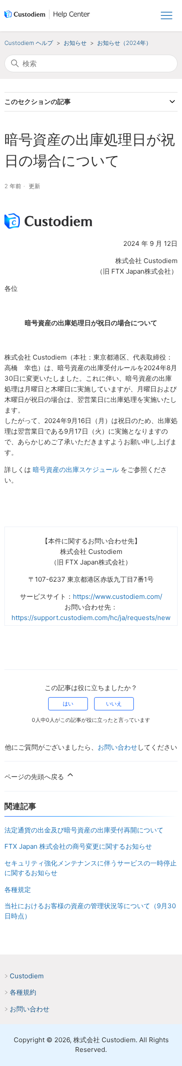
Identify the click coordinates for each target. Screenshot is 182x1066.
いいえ (114, 703)
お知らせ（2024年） (124, 42)
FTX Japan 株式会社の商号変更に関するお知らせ (78, 846)
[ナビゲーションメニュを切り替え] (166, 15)
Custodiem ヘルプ (28, 42)
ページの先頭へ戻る (35, 777)
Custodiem (27, 976)
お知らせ (75, 42)
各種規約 (23, 992)
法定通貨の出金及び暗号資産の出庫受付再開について (83, 830)
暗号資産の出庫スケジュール (76, 469)
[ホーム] (49, 16)
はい (68, 703)
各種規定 (17, 889)
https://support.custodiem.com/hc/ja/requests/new (91, 617)
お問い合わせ (117, 747)
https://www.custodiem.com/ (117, 596)
